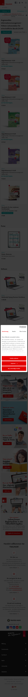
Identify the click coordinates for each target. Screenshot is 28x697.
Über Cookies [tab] (23, 331)
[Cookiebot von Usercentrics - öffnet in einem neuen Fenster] (19, 327)
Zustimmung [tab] (5, 331)
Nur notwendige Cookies (14, 368)
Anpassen (13, 363)
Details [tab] (14, 331)
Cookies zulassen (14, 358)
